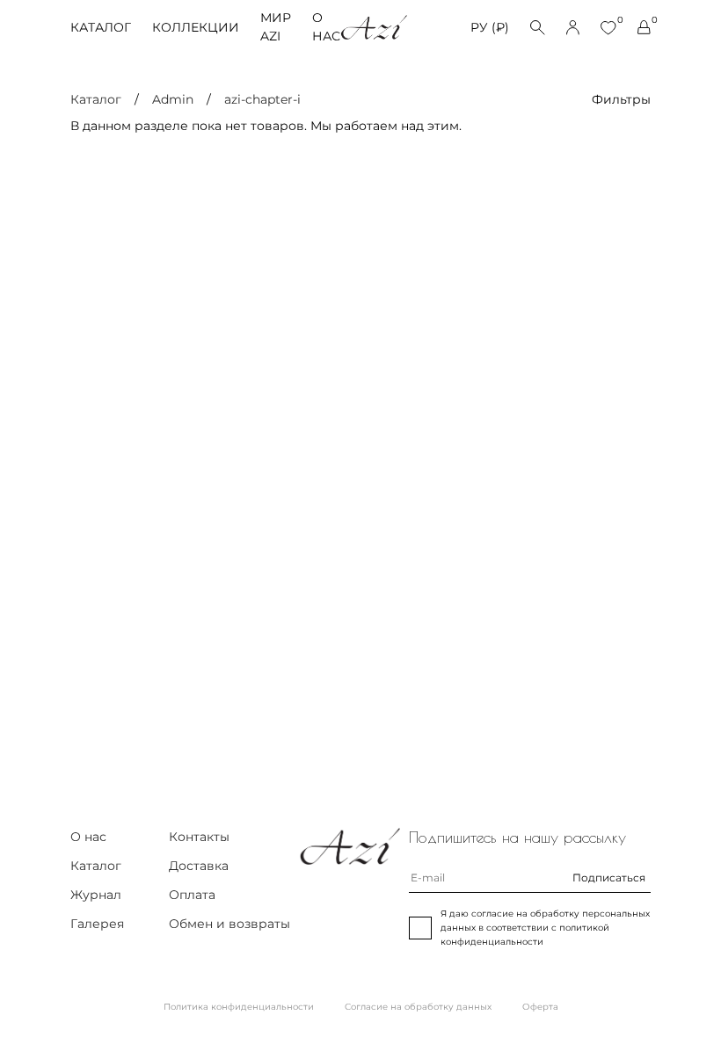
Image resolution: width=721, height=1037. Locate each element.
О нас (326, 27)
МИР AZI (275, 27)
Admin (172, 99)
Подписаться (608, 877)
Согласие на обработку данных (418, 1006)
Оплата (192, 895)
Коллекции (195, 27)
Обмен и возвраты (229, 924)
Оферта (540, 1006)
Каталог (100, 27)
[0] (608, 27)
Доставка (199, 866)
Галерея (97, 924)
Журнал (95, 895)
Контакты (199, 837)
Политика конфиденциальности (239, 1006)
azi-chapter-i (262, 99)
